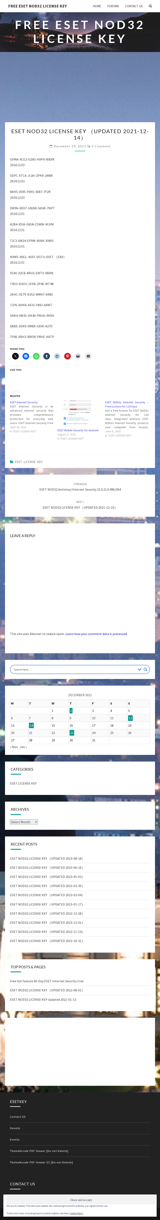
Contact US (134, 6)
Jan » (23, 747)
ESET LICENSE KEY (28, 462)
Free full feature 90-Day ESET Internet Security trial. (47, 981)
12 (130, 718)
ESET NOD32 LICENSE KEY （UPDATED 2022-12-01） (47, 922)
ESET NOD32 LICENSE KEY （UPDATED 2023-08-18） (47, 858)
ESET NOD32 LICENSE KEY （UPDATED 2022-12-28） (47, 913)
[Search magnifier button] (145, 669)
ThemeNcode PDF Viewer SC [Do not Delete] (41, 1162)
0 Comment (101, 146)
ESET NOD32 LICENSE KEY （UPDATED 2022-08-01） (47, 990)
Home (97, 6)
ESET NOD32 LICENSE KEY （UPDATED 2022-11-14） (47, 932)
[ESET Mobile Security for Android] (79, 412)
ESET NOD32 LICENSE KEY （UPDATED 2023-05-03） (47, 877)
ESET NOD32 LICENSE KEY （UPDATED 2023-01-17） (47, 904)
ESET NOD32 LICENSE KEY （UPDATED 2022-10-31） (47, 941)
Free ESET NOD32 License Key (37, 6)
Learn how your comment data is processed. (96, 634)
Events (15, 1139)
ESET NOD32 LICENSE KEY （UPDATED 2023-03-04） (47, 895)
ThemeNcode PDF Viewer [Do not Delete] (39, 1151)
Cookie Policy (76, 1213)
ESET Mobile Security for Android (78, 430)
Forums (113, 6)
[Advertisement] (80, 91)
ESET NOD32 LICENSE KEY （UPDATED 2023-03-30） (47, 886)
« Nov (14, 747)
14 (31, 725)
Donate (15, 1128)
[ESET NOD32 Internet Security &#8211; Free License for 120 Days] (129, 419)
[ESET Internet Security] (34, 416)
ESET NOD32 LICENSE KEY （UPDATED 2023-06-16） (47, 867)
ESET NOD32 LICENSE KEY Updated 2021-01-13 (43, 999)
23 (72, 733)
